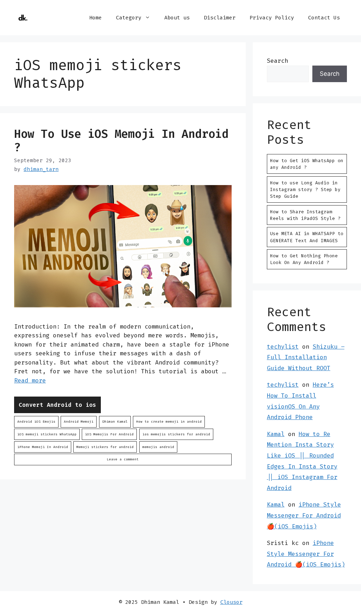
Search (277, 61)
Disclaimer (219, 17)
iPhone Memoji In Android (42, 447)
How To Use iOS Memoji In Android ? (121, 141)
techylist (283, 346)
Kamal (275, 434)
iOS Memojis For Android (109, 434)
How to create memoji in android (169, 421)
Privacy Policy (272, 17)
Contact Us (324, 17)
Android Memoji (78, 421)
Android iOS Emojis (36, 421)
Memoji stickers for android (105, 447)
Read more (30, 380)
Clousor (231, 602)
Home (95, 17)
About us (177, 17)
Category (128, 17)
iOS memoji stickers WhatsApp (47, 434)
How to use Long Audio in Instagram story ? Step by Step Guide (305, 189)
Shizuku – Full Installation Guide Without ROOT (305, 357)
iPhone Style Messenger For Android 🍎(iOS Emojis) (304, 515)
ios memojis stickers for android (176, 434)
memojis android (158, 447)
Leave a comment (123, 459)
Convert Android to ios (57, 405)
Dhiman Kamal (115, 421)
